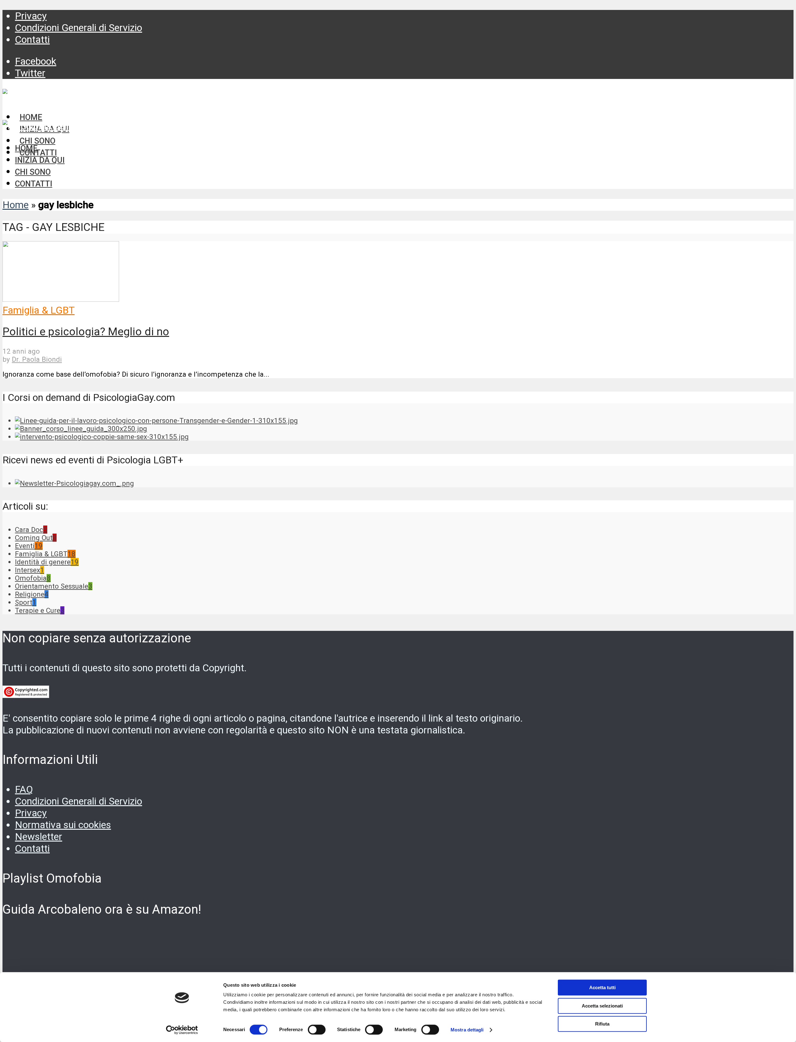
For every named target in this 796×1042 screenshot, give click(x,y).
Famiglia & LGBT (38, 310)
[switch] (317, 1030)
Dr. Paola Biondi (37, 359)
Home (26, 148)
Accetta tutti (602, 987)
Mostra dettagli (467, 1029)
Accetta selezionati (602, 1005)
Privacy (31, 16)
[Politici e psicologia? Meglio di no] (60, 298)
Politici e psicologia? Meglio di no (85, 331)
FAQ (24, 789)
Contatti (32, 39)
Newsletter (38, 836)
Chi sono (33, 172)
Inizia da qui (40, 160)
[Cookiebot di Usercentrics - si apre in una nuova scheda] (182, 1030)
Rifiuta (602, 1023)
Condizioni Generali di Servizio (78, 28)
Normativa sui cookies (63, 825)
